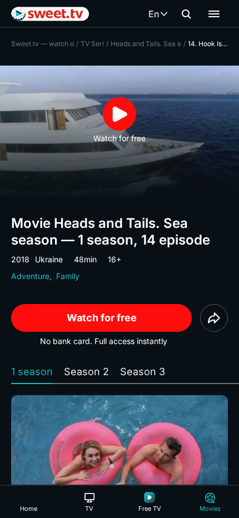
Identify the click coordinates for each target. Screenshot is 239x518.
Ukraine (49, 259)
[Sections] (214, 14)
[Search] (186, 14)
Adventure (30, 276)
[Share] (214, 318)
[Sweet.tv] (50, 14)
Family (67, 276)
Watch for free (102, 317)
